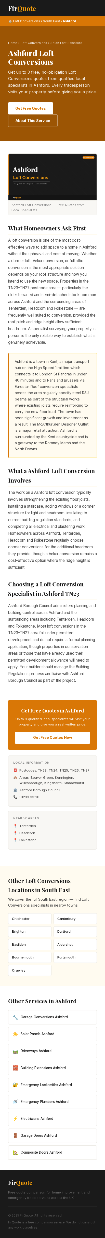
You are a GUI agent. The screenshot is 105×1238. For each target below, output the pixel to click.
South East (51, 21)
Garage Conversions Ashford (40, 1017)
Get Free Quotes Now (52, 737)
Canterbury (66, 919)
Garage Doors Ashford (34, 1135)
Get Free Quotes (30, 108)
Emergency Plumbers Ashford (40, 1102)
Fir (22, 8)
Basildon (19, 944)
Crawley (18, 970)
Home (12, 43)
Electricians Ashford (32, 1118)
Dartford (64, 931)
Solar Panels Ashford (33, 1034)
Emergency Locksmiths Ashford (42, 1084)
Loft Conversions (26, 21)
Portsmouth (66, 957)
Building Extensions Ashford (39, 1067)
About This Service (33, 120)
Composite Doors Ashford (37, 1152)
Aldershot (65, 944)
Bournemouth (23, 957)
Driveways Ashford (31, 1051)
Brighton (18, 931)
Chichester (21, 919)
